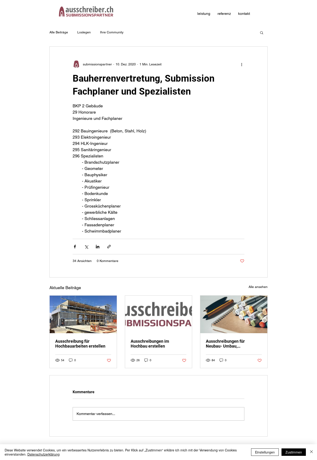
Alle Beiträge (58, 32)
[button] (261, 32)
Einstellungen (265, 452)
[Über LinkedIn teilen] (97, 246)
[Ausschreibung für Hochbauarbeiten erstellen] (83, 314)
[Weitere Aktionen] (241, 64)
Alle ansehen (258, 287)
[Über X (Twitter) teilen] (86, 246)
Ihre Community (111, 32)
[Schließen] (311, 452)
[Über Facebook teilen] (75, 246)
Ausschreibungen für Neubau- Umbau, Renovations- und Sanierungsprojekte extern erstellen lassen (231, 343)
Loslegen (84, 32)
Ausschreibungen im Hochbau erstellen (150, 343)
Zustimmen (293, 452)
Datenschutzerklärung (43, 454)
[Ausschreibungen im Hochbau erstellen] (158, 314)
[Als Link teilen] (109, 246)
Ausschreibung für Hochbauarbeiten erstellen (80, 343)
